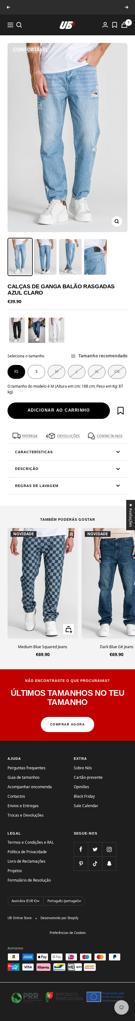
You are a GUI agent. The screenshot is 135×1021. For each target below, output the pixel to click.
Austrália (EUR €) (24, 901)
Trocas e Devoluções (26, 815)
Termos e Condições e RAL (31, 842)
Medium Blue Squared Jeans (42, 646)
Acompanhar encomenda (30, 786)
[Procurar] (19, 25)
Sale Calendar (86, 805)
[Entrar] (105, 24)
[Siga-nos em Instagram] (109, 849)
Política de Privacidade (27, 851)
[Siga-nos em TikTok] (95, 863)
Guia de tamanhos (24, 777)
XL (97, 371)
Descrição (27, 469)
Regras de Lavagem (36, 486)
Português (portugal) (62, 901)
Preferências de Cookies (68, 932)
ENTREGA (29, 435)
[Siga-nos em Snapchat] (109, 863)
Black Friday (84, 796)
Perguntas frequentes (27, 768)
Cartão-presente (88, 777)
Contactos (16, 796)
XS (16, 371)
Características (34, 452)
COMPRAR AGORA (67, 724)
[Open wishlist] (114, 24)
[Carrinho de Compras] (124, 25)
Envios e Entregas (23, 805)
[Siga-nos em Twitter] (95, 849)
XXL (117, 371)
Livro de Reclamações (27, 861)
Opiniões (81, 786)
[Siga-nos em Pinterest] (81, 863)
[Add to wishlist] (120, 411)
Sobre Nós (83, 768)
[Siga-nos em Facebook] (81, 849)
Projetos (15, 870)
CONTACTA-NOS (109, 435)
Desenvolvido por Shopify (59, 918)
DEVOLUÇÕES (68, 435)
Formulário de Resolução (29, 880)
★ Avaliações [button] (131, 515)
